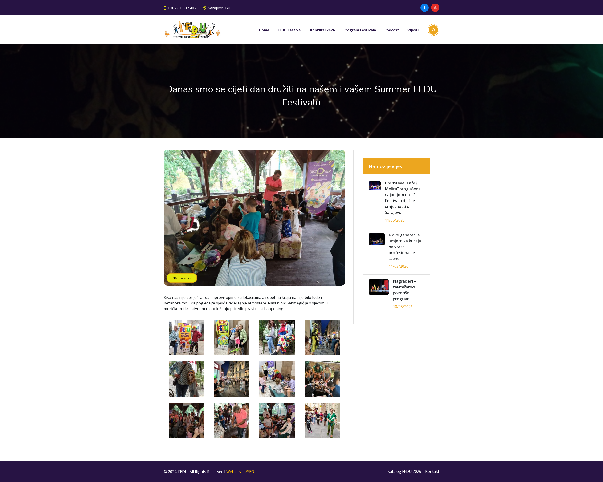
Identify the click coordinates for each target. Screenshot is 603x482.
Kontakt (432, 471)
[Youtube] (435, 8)
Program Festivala (359, 30)
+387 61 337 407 (182, 8)
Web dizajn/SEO (240, 471)
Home (264, 30)
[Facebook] (424, 8)
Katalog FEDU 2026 (404, 471)
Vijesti (413, 30)
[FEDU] (192, 29)
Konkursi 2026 (322, 30)
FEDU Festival (290, 30)
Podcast (391, 30)
